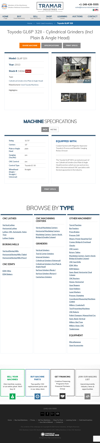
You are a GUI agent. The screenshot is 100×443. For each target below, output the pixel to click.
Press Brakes (74, 232)
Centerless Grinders (44, 277)
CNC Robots (74, 312)
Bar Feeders (74, 228)
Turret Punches (75, 225)
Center (62, 17)
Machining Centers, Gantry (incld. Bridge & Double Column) (49, 235)
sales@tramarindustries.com (87, 7)
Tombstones (74, 329)
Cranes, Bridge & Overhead (80, 242)
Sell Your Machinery (44, 420)
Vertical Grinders (42, 250)
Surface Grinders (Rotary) (46, 273)
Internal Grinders (43, 257)
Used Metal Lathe (49, 430)
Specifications (51, 45)
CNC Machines (24, 430)
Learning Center (71, 420)
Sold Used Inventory (44, 23)
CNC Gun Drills (75, 262)
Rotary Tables (74, 252)
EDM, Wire (7, 271)
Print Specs (72, 45)
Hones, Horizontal (76, 282)
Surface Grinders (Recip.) (45, 270)
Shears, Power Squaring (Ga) (80, 239)
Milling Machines (61, 430)
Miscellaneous (75, 342)
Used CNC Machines (36, 430)
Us (92, 17)
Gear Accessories (76, 345)
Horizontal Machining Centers (48, 231)
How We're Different (46, 422)
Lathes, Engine (8, 238)
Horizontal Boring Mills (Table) (15, 254)
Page (5, 17)
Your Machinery (35, 17)
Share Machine (29, 45)
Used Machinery (19, 17)
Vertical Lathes (9, 225)
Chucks (72, 245)
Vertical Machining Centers (47, 228)
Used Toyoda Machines (30, 85)
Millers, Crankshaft (77, 305)
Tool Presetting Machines (79, 308)
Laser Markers (75, 292)
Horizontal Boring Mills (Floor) (15, 258)
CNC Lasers (73, 249)
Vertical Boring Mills (11, 251)
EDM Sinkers (7, 274)
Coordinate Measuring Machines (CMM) (82, 300)
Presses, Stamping (76, 295)
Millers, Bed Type (76, 322)
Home (29, 23)
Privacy (32, 420)
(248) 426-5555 (50, 408)
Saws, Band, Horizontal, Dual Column (80, 273)
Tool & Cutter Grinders (45, 254)
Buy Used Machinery (21, 420)
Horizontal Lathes (10, 228)
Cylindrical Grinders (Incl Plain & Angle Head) (26, 81)
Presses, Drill (74, 235)
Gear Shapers (74, 285)
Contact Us (59, 422)
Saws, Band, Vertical (77, 319)
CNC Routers (74, 278)
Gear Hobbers (74, 289)
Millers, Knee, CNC (76, 326)
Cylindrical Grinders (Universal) (48, 260)
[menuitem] (5, 17)
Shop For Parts (58, 420)
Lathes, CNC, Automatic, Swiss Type (15, 233)
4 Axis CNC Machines (74, 430)
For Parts (49, 17)
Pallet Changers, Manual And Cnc (82, 315)
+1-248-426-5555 (89, 4)
